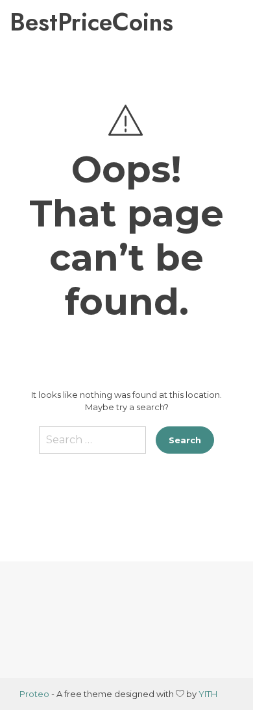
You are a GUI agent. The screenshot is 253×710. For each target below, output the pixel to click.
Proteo (34, 694)
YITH (208, 694)
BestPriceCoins (70, 22)
